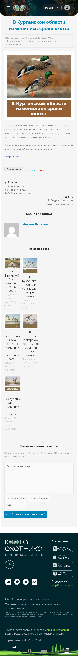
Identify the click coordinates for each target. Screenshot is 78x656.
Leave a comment (13, 44)
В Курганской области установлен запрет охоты (30, 286)
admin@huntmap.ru (57, 630)
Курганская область (17, 41)
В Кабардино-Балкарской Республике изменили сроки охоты (30, 344)
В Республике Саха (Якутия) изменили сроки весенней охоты (12, 346)
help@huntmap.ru (62, 585)
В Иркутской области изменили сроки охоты (12, 281)
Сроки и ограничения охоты (43, 41)
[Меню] (8, 7)
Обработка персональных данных (27, 599)
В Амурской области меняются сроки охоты (59, 200)
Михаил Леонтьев (36, 224)
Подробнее (11, 156)
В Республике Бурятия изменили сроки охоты (12, 404)
